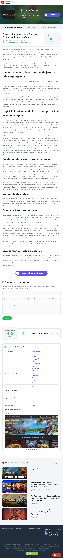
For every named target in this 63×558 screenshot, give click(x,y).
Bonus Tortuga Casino (50, 27)
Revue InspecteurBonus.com (13, 27)
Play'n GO (34, 359)
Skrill (33, 374)
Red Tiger (34, 366)
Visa (33, 377)
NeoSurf (34, 379)
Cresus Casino (25, 52)
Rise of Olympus (41, 99)
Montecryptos (23, 54)
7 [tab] (36, 449)
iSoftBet (34, 356)
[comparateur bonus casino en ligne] (7, 2)
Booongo (34, 353)
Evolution (34, 354)
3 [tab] (28, 449)
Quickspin (34, 365)
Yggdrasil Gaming (36, 370)
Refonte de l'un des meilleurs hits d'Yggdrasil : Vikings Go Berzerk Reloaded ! (43, 512)
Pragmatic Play (36, 363)
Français (47, 529)
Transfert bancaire (36, 380)
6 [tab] (34, 449)
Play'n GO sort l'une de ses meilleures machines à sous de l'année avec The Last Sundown (45, 498)
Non (33, 394)
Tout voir (58, 463)
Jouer (53, 15)
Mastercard (35, 375)
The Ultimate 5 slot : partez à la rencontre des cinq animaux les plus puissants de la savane (44, 485)
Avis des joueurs (31, 27)
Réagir (35, 472)
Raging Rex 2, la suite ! (39, 469)
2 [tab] (26, 449)
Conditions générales (34, 528)
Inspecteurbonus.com (13, 544)
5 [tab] (32, 449)
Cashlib (34, 382)
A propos (18, 528)
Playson (34, 361)
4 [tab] (30, 449)
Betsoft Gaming (36, 351)
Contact (18, 531)
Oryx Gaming (35, 358)
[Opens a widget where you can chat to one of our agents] (56, 555)
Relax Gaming (35, 368)
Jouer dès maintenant (33, 273)
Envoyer (7, 318)
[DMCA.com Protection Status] (31, 553)
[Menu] (60, 2)
